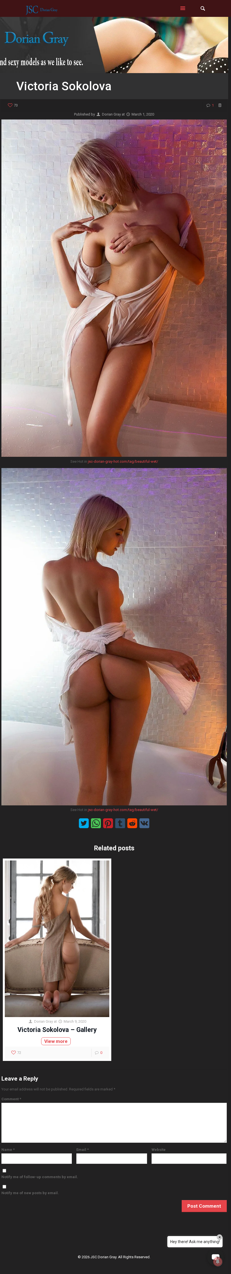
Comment (11, 1099)
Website (159, 1149)
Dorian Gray (111, 114)
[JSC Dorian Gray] (41, 8)
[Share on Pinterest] (108, 823)
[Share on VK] (144, 823)
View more (56, 1041)
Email (82, 1149)
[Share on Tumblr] (120, 823)
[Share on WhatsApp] (96, 823)
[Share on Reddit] (132, 823)
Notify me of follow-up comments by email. (39, 1177)
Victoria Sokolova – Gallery (57, 1030)
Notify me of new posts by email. (30, 1193)
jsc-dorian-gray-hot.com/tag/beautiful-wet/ (123, 461)
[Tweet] (84, 823)
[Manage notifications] (217, 1261)
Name (8, 1149)
